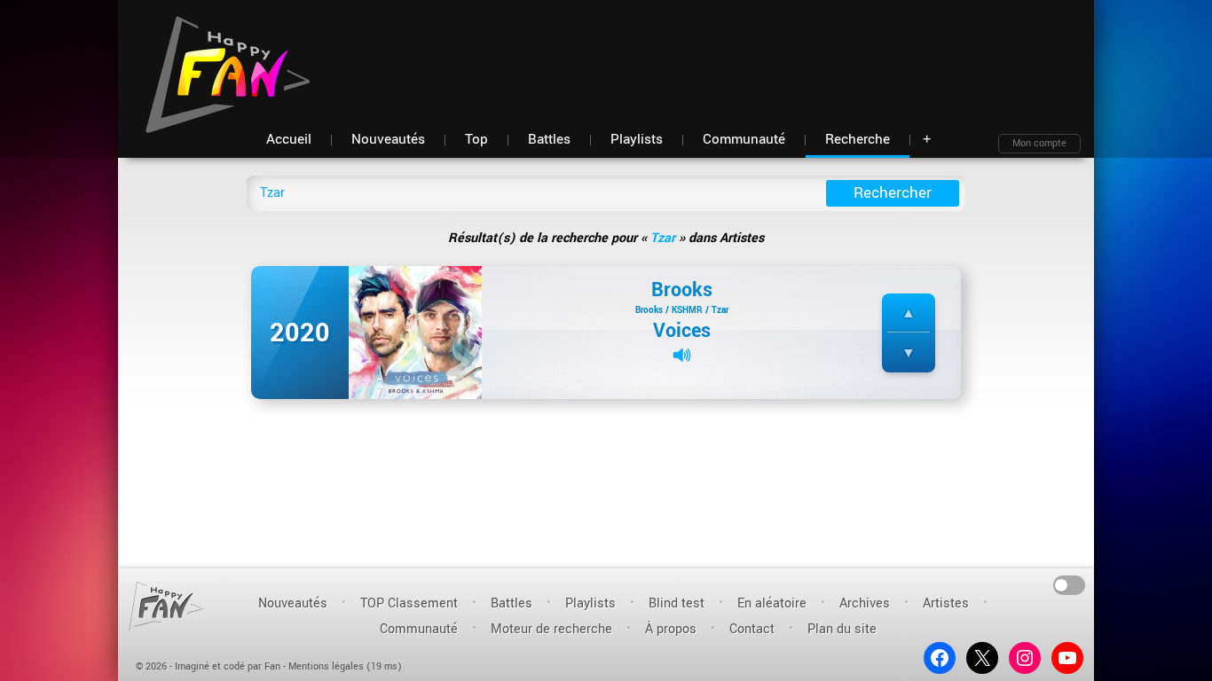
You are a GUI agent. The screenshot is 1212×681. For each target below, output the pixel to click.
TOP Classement (409, 603)
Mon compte (1039, 143)
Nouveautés (292, 603)
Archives (864, 603)
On (1069, 583)
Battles (511, 603)
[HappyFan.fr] (166, 606)
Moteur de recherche (551, 629)
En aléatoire (772, 603)
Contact (752, 629)
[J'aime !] (908, 313)
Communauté (419, 629)
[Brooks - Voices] (415, 332)
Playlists (590, 603)
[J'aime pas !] (908, 353)
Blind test (676, 603)
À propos (671, 629)
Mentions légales (326, 666)
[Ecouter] (682, 355)
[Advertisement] (758, 53)
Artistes (946, 603)
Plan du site (842, 629)
